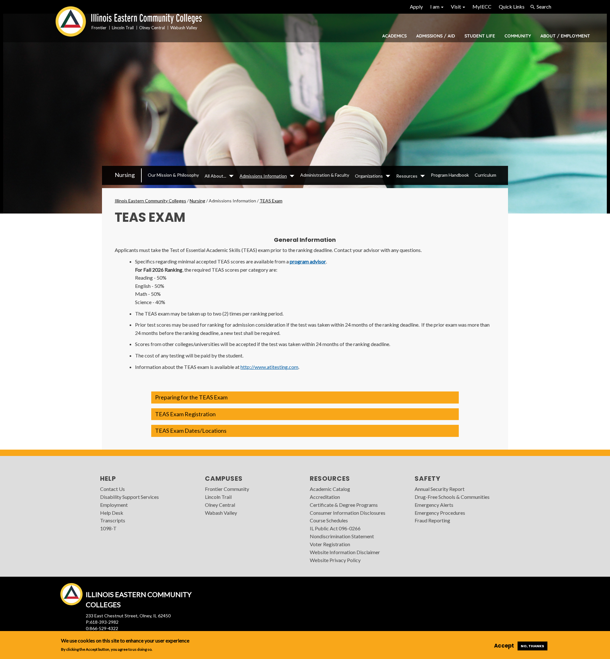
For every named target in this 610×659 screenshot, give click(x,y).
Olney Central (220, 505)
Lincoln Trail (218, 497)
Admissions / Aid (435, 36)
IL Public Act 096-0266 (335, 528)
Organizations (369, 176)
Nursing (125, 174)
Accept (504, 645)
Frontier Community (227, 489)
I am (435, 6)
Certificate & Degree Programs (344, 505)
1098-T (108, 528)
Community (518, 36)
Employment (114, 505)
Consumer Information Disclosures (347, 513)
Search (544, 6)
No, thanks (532, 646)
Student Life (479, 36)
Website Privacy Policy (335, 560)
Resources (406, 176)
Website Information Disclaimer (345, 552)
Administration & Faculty (324, 175)
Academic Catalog (330, 489)
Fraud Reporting (432, 520)
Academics (394, 36)
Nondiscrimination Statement (342, 536)
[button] (305, 397)
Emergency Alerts (434, 505)
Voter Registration (330, 544)
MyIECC (481, 6)
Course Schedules (329, 520)
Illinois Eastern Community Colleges (150, 200)
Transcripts (112, 520)
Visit (456, 6)
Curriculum (485, 175)
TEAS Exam (271, 200)
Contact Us (112, 489)
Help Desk (111, 513)
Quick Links (512, 6)
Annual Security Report (439, 489)
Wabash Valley (221, 513)
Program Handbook (450, 175)
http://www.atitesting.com (269, 367)
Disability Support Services (129, 497)
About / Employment (565, 36)
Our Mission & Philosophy (173, 175)
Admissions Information (263, 176)
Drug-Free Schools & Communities (452, 497)
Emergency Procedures (440, 513)
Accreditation (325, 497)
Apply (416, 6)
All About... (215, 176)
